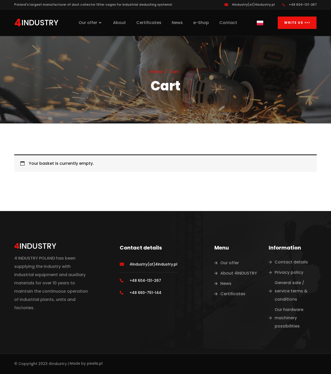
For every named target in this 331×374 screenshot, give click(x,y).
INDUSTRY (39, 22)
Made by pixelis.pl (86, 363)
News (177, 23)
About (119, 23)
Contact (228, 23)
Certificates (148, 23)
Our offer (88, 23)
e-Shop (201, 23)
